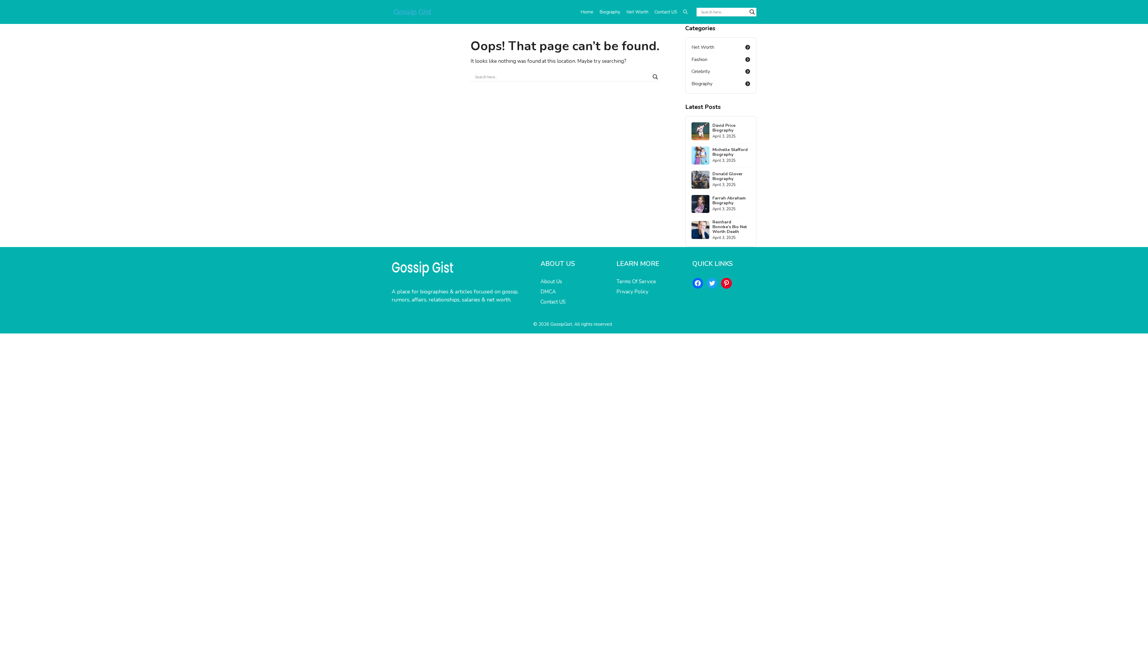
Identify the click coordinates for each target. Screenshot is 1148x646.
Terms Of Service (636, 281)
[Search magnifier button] (752, 12)
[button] (685, 12)
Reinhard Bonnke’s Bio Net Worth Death (729, 226)
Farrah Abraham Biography (729, 200)
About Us (551, 281)
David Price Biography (723, 128)
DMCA (548, 291)
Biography (609, 12)
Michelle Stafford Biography (730, 152)
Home (587, 12)
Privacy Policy (632, 291)
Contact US (665, 12)
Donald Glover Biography (727, 176)
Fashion (699, 59)
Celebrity (700, 71)
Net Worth (637, 12)
